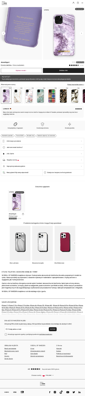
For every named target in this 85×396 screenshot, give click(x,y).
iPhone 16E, (48, 305)
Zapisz (52, 329)
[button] (42, 368)
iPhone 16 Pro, (64, 305)
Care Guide (34, 353)
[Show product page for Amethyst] (6, 95)
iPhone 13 (8, 310)
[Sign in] (73, 3)
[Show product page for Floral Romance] (29, 95)
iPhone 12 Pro (47, 310)
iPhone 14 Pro (58, 307)
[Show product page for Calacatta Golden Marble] (75, 95)
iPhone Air (33, 305)
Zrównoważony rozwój (37, 351)
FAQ (5, 353)
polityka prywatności (45, 334)
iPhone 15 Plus (30, 307)
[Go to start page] (4, 3)
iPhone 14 (51, 307)
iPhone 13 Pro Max (27, 310)
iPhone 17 (5, 305)
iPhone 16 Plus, (73, 305)
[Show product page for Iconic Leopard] (63, 95)
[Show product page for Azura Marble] (40, 95)
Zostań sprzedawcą (37, 356)
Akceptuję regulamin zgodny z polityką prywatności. (30, 334)
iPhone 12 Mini (76, 310)
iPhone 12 (56, 310)
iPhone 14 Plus (68, 307)
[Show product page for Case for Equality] (52, 95)
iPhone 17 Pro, (13, 305)
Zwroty (6, 356)
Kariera (58, 351)
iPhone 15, (12, 307)
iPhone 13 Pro (16, 310)
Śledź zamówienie (10, 348)
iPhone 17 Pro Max (23, 305)
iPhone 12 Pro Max (65, 310)
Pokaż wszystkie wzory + (75, 84)
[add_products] (23, 214)
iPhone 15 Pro (20, 307)
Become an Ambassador (64, 356)
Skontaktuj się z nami (11, 351)
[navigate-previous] (74, 243)
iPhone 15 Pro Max (41, 307)
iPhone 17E (40, 305)
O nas (32, 348)
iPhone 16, (56, 305)
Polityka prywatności (63, 353)
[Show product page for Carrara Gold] (17, 95)
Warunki (59, 348)
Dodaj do (63, 70)
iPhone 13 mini (38, 310)
